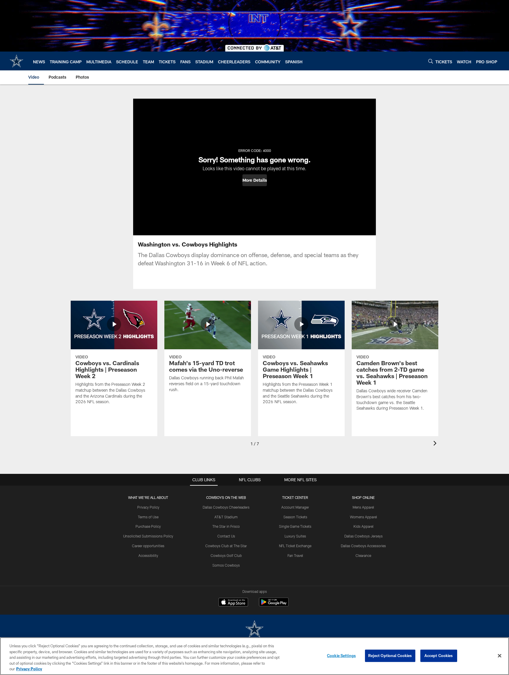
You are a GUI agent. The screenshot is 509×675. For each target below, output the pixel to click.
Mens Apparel (363, 507)
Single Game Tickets (295, 526)
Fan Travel (295, 555)
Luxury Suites (295, 536)
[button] (254, 180)
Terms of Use (148, 517)
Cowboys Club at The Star (226, 546)
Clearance (363, 555)
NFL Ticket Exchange (295, 546)
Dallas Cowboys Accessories (363, 546)
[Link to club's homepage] (16, 61)
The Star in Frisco (226, 526)
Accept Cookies (438, 655)
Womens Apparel (363, 517)
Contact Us (226, 536)
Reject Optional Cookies (390, 655)
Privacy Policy (148, 507)
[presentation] (436, 444)
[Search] (430, 61)
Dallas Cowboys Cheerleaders (226, 507)
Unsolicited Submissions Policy (148, 536)
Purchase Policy (148, 526)
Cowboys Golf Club (226, 555)
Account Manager (295, 507)
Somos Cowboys (226, 565)
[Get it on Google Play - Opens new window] (273, 605)
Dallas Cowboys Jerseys (363, 536)
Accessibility (148, 555)
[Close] (499, 655)
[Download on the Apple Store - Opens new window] (233, 603)
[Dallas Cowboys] (254, 629)
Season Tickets (295, 517)
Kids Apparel (363, 526)
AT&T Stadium (226, 517)
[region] (254, 656)
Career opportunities (148, 546)
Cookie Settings (341, 655)
